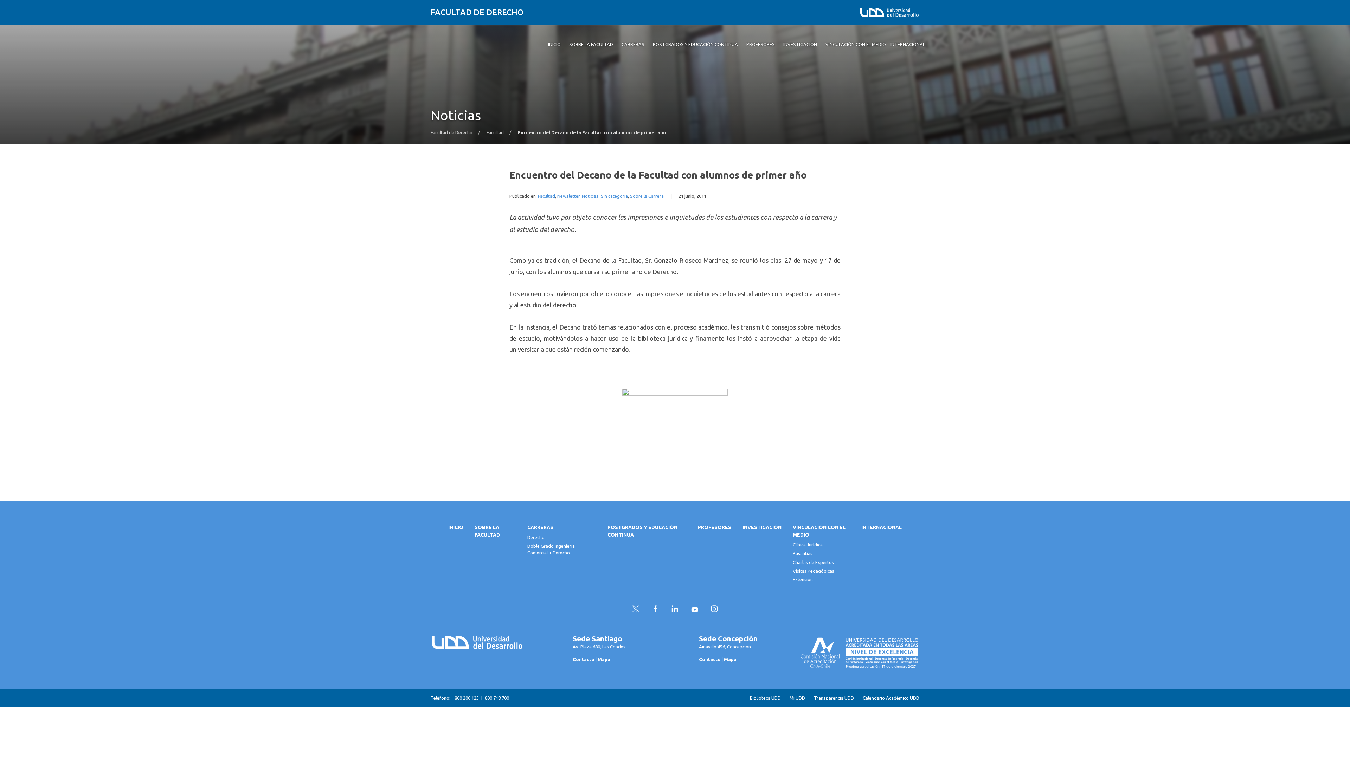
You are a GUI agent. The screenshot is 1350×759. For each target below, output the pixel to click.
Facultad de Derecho (477, 12)
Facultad (495, 132)
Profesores (714, 527)
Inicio (455, 527)
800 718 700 (497, 697)
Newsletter (568, 196)
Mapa (604, 659)
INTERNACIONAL (881, 527)
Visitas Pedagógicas (813, 571)
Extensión (803, 579)
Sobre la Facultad (487, 531)
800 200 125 (467, 697)
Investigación (762, 527)
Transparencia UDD (834, 698)
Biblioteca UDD (765, 698)
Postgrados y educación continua (642, 531)
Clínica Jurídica (808, 544)
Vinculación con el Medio (819, 531)
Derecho (536, 537)
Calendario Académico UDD (891, 698)
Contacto (583, 659)
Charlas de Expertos (813, 562)
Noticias (590, 196)
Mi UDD (797, 698)
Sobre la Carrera (647, 196)
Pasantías (802, 553)
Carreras (540, 527)
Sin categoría (614, 196)
